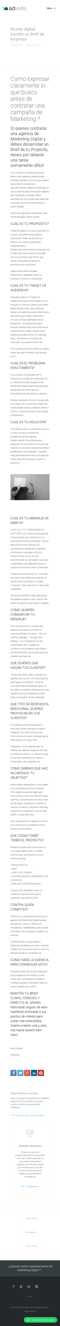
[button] (40, 1320)
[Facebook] (13, 1073)
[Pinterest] (41, 1073)
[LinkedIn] (34, 1073)
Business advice (34, 45)
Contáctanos (32, 1186)
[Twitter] (20, 1073)
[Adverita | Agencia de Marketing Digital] (15, 8)
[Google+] (27, 1073)
